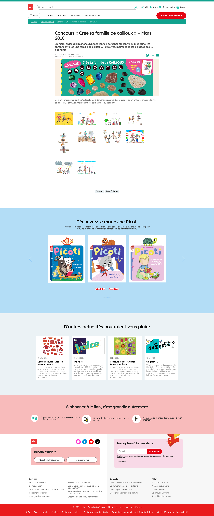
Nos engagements (160, 486)
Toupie (99, 191)
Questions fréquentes (49, 460)
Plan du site (154, 512)
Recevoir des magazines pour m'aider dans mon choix (85, 492)
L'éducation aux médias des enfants (127, 482)
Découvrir (113, 282)
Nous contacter (82, 460)
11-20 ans (75, 15)
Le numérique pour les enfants (124, 486)
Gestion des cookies (70, 512)
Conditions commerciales (124, 512)
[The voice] (89, 346)
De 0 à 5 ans (112, 191)
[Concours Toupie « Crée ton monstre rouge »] (52, 346)
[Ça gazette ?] (161, 346)
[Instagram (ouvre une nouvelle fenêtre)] (78, 443)
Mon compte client (37, 482)
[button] (30, 259)
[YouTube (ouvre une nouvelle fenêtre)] (91, 443)
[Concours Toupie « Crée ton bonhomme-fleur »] (125, 346)
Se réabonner (35, 486)
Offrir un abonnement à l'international (46, 489)
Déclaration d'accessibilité (175, 512)
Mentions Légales (50, 512)
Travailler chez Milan (161, 496)
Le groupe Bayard (160, 493)
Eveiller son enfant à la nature (124, 493)
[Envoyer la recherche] (135, 7)
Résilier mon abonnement (80, 482)
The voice (78, 361)
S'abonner (100, 282)
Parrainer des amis (38, 493)
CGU (36, 512)
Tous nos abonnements (171, 15)
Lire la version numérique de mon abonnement (83, 487)
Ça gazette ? (152, 361)
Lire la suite (121, 461)
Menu (35, 15)
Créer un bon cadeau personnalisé (83, 497)
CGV (28, 512)
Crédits (142, 512)
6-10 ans (62, 15)
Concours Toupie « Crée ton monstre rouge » (50, 362)
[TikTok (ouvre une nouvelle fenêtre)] (97, 443)
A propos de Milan (160, 482)
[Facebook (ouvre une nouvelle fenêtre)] (84, 443)
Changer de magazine (39, 496)
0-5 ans (49, 15)
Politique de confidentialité (96, 512)
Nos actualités (158, 489)
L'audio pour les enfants (121, 489)
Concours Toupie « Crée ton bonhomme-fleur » (122, 362)
